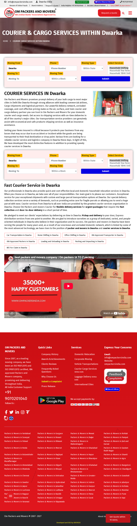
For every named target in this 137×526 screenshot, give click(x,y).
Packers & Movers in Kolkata (116, 486)
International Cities (84, 384)
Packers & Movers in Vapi (114, 498)
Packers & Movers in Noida (15, 448)
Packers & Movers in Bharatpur (84, 458)
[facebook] (6, 412)
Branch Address (37, 6)
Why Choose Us (48, 376)
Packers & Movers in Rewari (49, 437)
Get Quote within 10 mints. (117, 518)
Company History (49, 354)
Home (5, 41)
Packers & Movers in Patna (82, 494)
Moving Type (89, 63)
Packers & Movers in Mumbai (116, 490)
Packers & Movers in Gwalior (16, 482)
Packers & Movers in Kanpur (83, 486)
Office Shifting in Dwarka (74, 235)
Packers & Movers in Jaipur (15, 486)
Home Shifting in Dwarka (48, 235)
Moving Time (56, 73)
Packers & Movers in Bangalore (117, 465)
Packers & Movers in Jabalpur (116, 482)
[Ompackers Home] (30, 12)
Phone (54, 63)
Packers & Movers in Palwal (16, 441)
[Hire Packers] (12, 418)
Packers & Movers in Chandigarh (117, 469)
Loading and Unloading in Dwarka (55, 241)
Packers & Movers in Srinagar (50, 498)
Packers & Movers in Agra (115, 458)
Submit (105, 78)
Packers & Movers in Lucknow (17, 490)
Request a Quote (52, 6)
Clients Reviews (49, 364)
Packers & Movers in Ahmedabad (18, 465)
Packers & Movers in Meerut (49, 448)
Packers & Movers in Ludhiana (50, 490)
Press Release (48, 386)
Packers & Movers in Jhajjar (82, 437)
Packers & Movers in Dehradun (50, 476)
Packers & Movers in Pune (115, 494)
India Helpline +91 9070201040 (72, 6)
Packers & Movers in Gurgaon (50, 433)
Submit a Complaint (51, 381)
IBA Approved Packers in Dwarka (21, 241)
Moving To (13, 73)
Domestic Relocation (85, 354)
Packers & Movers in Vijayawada (50, 502)
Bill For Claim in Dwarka (17, 248)
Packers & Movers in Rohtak (116, 433)
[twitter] (11, 412)
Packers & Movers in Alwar (48, 458)
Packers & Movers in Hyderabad (51, 482)
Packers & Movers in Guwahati (116, 476)
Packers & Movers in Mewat (82, 433)
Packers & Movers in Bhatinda (17, 469)
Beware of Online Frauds (19, 6)
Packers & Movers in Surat (82, 498)
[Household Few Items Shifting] (118, 70)
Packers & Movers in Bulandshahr (18, 454)
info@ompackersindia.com (117, 357)
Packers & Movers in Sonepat (16, 437)
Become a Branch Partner (96, 6)
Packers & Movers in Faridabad (17, 433)
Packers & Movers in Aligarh (49, 465)
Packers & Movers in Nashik (49, 494)
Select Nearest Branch (105, 2)
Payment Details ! (82, 2)
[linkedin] (17, 412)
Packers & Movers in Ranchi (16, 498)
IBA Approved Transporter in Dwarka (107, 235)
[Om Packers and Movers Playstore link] (52, 400)
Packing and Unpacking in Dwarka (89, 241)
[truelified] (28, 412)
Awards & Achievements (53, 359)
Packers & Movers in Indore (82, 482)
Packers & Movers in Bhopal (49, 469)
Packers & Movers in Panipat (116, 437)
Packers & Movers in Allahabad (84, 465)
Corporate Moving (83, 359)
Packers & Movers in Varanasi (16, 502)
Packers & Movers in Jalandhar (50, 486)
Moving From (15, 63)
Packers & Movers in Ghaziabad (84, 448)
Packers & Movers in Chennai (16, 476)
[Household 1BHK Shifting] (118, 73)
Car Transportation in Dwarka (19, 235)
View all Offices (113, 389)
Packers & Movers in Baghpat (50, 454)
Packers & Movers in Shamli (116, 454)
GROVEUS (77, 523)
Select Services (115, 63)
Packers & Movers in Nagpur (16, 494)
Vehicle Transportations (86, 364)
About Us (102, 516)
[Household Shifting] (118, 68)
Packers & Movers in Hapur (82, 454)
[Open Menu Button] (130, 13)
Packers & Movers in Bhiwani (49, 441)
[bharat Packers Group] (6, 418)
